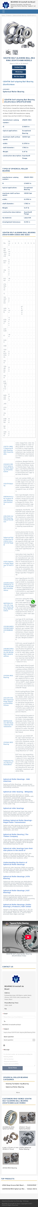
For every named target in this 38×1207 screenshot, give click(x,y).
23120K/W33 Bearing (8, 677)
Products (8, 15)
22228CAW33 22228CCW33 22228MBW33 (8, 629)
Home (3, 15)
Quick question (9, 1037)
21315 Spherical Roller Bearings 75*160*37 (9, 564)
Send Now (12, 1068)
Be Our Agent (19, 76)
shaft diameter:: (8, 148)
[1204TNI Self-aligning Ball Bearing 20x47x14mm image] (19, 35)
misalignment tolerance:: (11, 222)
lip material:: (7, 218)
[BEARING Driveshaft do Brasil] (6, 4)
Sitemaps (26, 1201)
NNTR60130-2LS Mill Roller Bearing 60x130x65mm (8, 724)
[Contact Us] (33, 603)
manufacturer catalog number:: (11, 121)
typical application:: (10, 131)
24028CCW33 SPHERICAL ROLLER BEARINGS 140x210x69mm (9, 652)
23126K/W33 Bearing (8, 743)
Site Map (19, 1201)
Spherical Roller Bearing (19, 15)
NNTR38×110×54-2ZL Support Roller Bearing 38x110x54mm (8, 607)
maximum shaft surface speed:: (11, 138)
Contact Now (19, 67)
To (4, 1021)
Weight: (5, 152)
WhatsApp (19, 72)
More (18, 1093)
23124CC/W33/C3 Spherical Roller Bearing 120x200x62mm (9, 468)
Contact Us (12, 1201)
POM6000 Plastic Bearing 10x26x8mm (8, 763)
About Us (5, 1201)
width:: (5, 144)
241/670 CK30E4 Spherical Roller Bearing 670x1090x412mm (8, 701)
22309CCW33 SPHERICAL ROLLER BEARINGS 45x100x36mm (9, 586)
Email (5, 1014)
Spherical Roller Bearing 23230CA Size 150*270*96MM (8, 541)
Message (6, 1050)
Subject (6, 1029)
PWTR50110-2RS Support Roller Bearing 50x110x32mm (8, 500)
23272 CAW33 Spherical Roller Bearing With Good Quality (8, 450)
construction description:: (12, 156)
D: (3, 127)
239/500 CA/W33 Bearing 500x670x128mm (8, 519)
